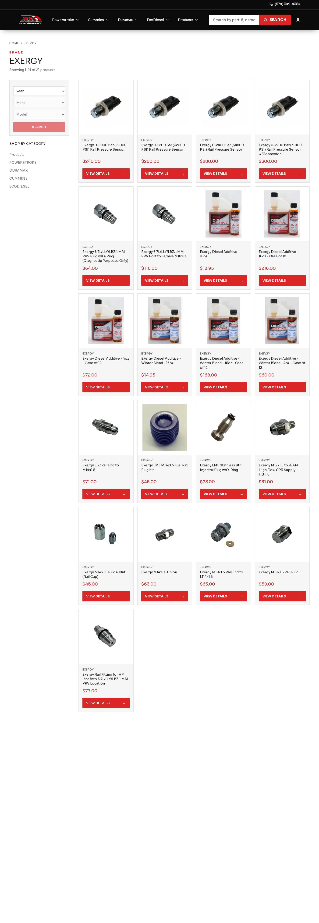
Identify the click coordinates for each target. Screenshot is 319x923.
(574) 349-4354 (287, 4)
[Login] (298, 20)
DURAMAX (18, 170)
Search (277, 19)
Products (17, 155)
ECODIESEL (19, 186)
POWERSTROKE (22, 162)
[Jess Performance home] (31, 19)
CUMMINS (18, 178)
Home (14, 43)
